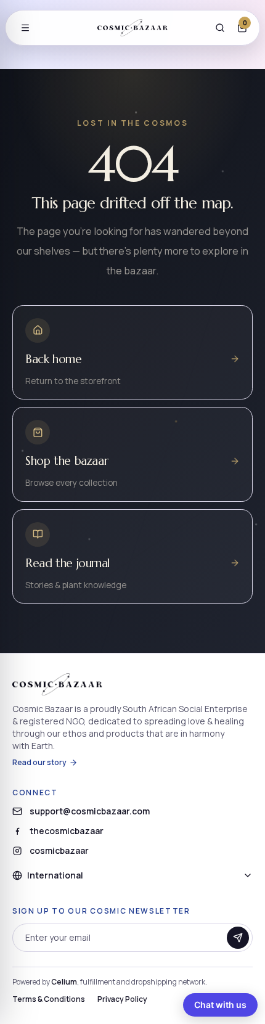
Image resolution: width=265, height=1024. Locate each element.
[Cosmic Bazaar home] (132, 27)
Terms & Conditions (48, 999)
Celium (64, 982)
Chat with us (220, 1004)
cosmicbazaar (59, 850)
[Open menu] (25, 27)
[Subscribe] (238, 938)
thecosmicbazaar (67, 831)
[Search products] (220, 27)
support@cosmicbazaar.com (90, 811)
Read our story (39, 763)
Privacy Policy (122, 999)
